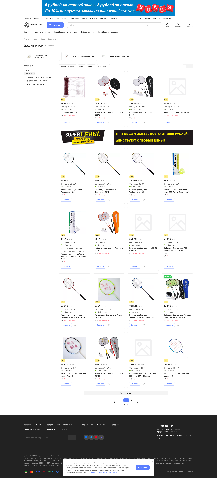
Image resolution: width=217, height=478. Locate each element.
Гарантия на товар (32, 429)
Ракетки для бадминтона (37, 81)
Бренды (49, 425)
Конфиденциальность (175, 472)
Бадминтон (30, 74)
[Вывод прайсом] (191, 66)
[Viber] (101, 437)
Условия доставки (84, 425)
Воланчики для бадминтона (38, 77)
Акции (38, 425)
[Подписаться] (72, 437)
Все (126, 404)
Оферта (63, 429)
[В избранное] (75, 122)
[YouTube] (96, 437)
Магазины (115, 425)
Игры (28, 70)
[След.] (137, 402)
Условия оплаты (64, 425)
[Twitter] (91, 437)
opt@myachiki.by (164, 431)
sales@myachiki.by (164, 429)
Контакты (101, 425)
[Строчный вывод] (188, 66)
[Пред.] (114, 402)
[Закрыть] (152, 461)
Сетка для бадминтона (36, 84)
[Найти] (158, 25)
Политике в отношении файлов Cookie (102, 472)
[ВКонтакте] (86, 437)
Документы (50, 429)
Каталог (27, 425)
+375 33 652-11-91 (148, 18)
